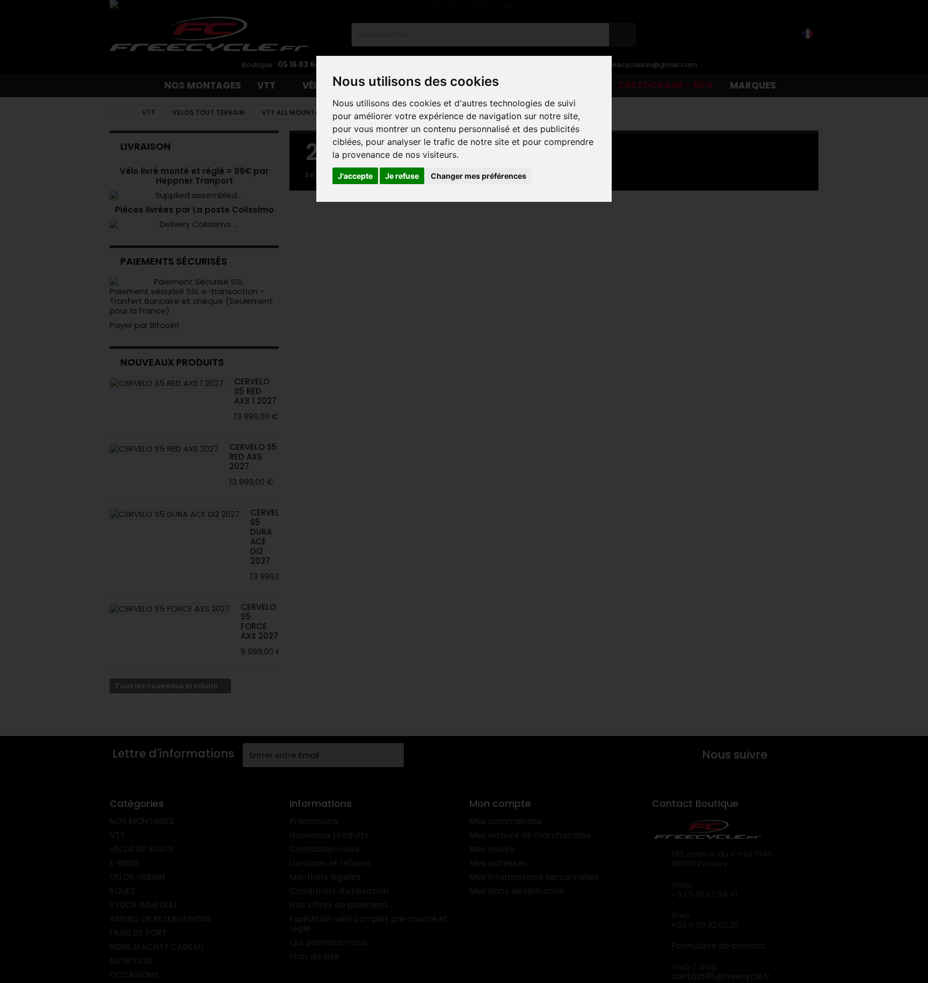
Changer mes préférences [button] (478, 175)
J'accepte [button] (355, 175)
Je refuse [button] (402, 175)
